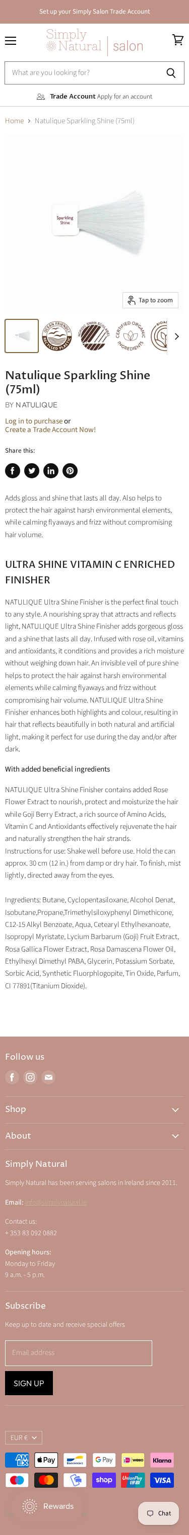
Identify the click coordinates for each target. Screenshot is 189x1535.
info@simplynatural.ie (56, 1203)
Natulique (36, 404)
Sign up (29, 1383)
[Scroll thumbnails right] (175, 336)
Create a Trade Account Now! (50, 429)
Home (14, 121)
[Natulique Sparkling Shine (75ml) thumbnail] (22, 336)
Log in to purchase (33, 421)
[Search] (171, 72)
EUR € (19, 1438)
